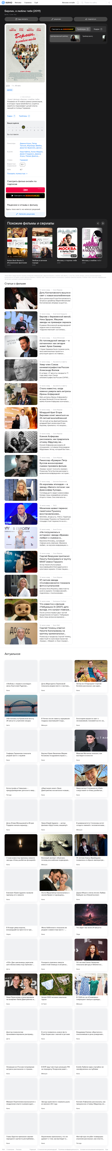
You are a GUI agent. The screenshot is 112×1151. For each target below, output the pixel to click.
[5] (24, 130)
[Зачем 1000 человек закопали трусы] (56, 990)
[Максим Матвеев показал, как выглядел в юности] (91, 746)
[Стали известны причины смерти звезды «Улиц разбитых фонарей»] (21, 850)
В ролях (10, 152)
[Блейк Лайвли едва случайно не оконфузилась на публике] (91, 1059)
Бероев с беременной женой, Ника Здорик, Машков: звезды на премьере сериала (55, 319)
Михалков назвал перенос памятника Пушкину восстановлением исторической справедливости (54, 511)
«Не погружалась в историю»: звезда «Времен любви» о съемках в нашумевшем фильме (54, 535)
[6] (27, 130)
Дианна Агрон (25, 143)
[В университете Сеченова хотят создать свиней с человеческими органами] (91, 815)
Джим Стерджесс (27, 154)
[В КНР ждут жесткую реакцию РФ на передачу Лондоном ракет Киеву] (56, 1059)
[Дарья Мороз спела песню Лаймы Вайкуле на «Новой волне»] (91, 885)
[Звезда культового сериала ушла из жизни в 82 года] (56, 1094)
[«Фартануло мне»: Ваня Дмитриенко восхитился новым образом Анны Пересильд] (56, 781)
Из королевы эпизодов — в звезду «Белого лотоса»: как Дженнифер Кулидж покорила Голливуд (54, 487)
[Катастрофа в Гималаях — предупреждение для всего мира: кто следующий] (21, 781)
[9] (38, 130)
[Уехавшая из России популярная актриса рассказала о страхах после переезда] (21, 1059)
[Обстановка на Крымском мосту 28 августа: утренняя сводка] (21, 711)
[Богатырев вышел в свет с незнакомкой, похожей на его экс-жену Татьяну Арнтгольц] (91, 711)
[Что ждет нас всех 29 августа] (91, 920)
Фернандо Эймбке (34, 146)
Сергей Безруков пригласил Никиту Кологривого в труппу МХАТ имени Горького (55, 559)
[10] (42, 130)
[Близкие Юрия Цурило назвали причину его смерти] (21, 885)
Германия (24, 160)
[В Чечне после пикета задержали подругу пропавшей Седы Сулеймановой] (56, 711)
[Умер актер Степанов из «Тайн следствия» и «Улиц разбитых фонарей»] (91, 781)
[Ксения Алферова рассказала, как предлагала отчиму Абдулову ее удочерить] (91, 1094)
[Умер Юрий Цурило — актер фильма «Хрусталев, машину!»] (56, 815)
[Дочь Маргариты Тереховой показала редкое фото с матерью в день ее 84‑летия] (56, 676)
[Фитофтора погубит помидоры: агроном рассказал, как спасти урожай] (91, 1129)
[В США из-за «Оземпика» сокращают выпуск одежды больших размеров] (91, 990)
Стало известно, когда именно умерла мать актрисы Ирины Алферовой (55, 391)
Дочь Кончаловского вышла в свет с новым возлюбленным (55, 294)
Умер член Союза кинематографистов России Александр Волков (54, 367)
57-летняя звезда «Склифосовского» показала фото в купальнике (55, 583)
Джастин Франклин (27, 148)
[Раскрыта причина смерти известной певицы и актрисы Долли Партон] (56, 955)
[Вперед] (103, 223)
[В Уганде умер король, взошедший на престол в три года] (21, 920)
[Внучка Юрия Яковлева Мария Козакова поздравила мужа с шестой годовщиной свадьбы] (56, 746)
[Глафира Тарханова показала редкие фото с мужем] (21, 746)
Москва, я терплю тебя (67, 260)
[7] (31, 130)
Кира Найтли (25, 152)
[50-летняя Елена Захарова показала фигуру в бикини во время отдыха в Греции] (91, 955)
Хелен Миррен (37, 152)
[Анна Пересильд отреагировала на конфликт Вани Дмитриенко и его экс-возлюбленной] (21, 990)
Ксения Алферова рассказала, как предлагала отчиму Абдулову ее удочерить (54, 439)
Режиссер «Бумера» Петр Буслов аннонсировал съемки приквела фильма (53, 463)
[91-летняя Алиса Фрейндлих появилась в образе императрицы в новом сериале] (91, 850)
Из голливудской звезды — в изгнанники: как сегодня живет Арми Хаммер (55, 343)
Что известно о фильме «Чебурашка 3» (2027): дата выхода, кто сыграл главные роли (54, 607)
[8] (35, 130)
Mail (3, 1149)
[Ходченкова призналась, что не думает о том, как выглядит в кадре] (56, 1129)
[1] (9, 130)
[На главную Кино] (8, 2)
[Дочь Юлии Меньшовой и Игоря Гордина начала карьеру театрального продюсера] (21, 815)
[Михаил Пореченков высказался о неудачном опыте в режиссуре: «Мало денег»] (21, 1094)
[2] (13, 130)
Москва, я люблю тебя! (92, 260)
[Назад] (98, 223)
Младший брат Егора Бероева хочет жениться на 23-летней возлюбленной (54, 415)
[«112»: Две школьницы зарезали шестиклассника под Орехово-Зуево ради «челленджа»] (21, 955)
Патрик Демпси (32, 156)
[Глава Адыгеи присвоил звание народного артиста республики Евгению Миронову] (21, 1129)
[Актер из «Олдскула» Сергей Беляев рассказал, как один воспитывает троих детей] (91, 676)
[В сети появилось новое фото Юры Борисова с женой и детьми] (56, 1024)
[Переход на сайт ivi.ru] (25, 190)
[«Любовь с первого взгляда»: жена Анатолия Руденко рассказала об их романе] (21, 676)
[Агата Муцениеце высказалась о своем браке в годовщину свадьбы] (56, 885)
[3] (16, 130)
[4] (20, 130)
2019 (8, 86)
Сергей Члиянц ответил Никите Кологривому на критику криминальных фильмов (52, 631)
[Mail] (3, 2)
